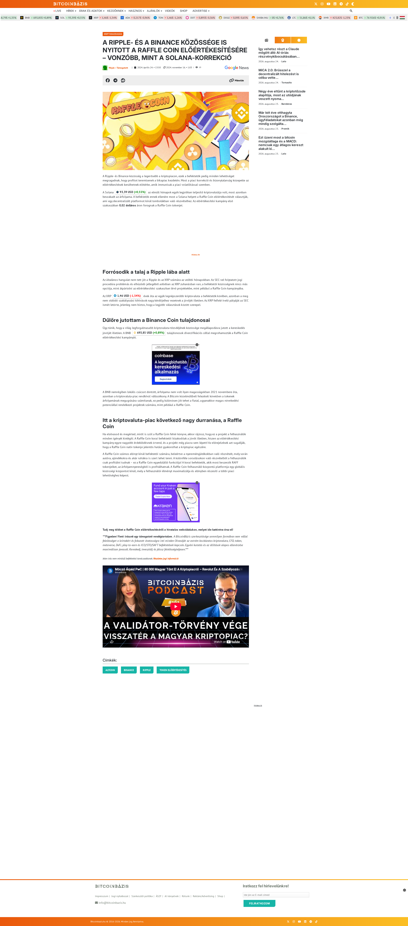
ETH (391, 17)
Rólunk (186, 896)
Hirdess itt (196, 254)
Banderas (286, 103)
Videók (170, 10)
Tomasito (286, 82)
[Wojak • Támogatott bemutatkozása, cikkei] (105, 67)
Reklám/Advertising (203, 896)
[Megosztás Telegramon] (115, 80)
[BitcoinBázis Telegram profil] (341, 4)
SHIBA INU (253, 17)
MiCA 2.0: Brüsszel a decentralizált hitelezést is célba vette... (279, 74)
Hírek (70, 10)
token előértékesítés (173, 670)
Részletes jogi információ (165, 558)
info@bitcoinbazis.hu (112, 903)
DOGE (219, 17)
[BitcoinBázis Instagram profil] (322, 4)
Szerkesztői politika (142, 896)
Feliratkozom (259, 903)
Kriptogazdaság (113, 34)
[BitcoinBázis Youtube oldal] (328, 4)
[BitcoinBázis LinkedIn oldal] (335, 4)
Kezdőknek (115, 10)
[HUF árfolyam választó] (402, 17)
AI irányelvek (172, 896)
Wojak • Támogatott (118, 67)
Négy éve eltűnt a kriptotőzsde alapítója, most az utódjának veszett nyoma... (282, 95)
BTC (355, 17)
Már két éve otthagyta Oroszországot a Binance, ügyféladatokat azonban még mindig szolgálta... (281, 118)
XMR (320, 17)
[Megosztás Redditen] (123, 80)
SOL (56, 17)
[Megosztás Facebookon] (107, 80)
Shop (183, 10)
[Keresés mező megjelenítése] (351, 11)
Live (58, 10)
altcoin (110, 670)
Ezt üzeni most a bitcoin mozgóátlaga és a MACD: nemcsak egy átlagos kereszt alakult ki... (281, 143)
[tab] (267, 40)
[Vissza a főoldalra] (70, 3)
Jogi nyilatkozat (119, 896)
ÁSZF (158, 896)
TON (153, 17)
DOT (186, 17)
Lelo (283, 61)
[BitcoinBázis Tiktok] (347, 4)
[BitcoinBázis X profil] (315, 4)
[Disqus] (204, 748)
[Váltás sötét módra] (352, 4)
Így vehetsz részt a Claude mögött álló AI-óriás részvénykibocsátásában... (279, 52)
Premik (285, 128)
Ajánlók (153, 10)
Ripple (147, 670)
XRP (88, 17)
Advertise (200, 10)
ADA (121, 17)
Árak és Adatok (90, 10)
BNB (22, 17)
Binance (129, 670)
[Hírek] (236, 67)
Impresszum (101, 896)
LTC (287, 17)
